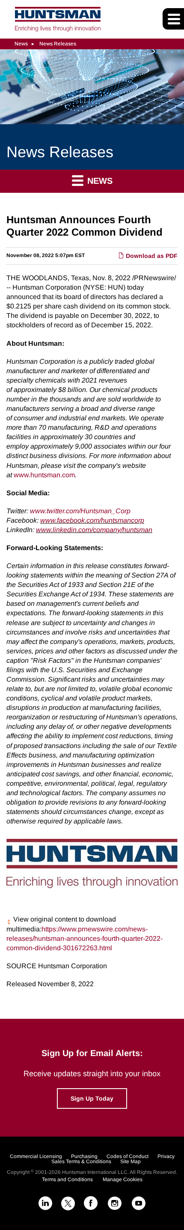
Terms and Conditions (67, 1179)
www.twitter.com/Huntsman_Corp (80, 511)
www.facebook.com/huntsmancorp (92, 520)
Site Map (130, 1161)
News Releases (57, 44)
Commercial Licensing (36, 1156)
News (21, 44)
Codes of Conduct (127, 1156)
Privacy (166, 1156)
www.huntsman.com (44, 475)
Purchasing (84, 1156)
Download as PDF (151, 255)
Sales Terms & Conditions (81, 1161)
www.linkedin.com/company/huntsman (94, 529)
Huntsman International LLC (95, 1172)
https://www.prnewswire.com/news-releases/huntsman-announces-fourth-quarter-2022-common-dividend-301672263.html (84, 938)
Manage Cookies (122, 1179)
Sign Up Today (92, 1098)
